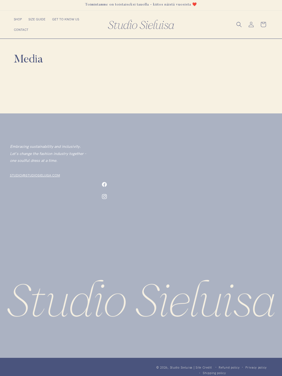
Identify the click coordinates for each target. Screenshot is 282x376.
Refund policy (229, 367)
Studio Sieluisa (181, 367)
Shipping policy (214, 373)
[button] (17, 19)
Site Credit (204, 367)
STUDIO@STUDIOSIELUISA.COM (35, 175)
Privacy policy (256, 367)
